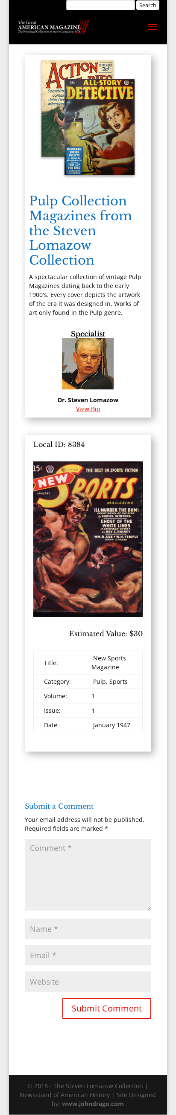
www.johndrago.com (93, 1104)
